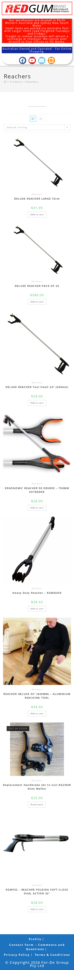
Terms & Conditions (52, 954)
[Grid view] (33, 119)
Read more (37, 804)
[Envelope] (41, 60)
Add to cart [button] (37, 214)
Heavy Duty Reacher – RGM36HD (36, 592)
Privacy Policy (17, 954)
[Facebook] (22, 60)
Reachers (32, 81)
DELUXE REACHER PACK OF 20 (37, 286)
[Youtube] (32, 60)
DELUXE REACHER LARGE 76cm (37, 198)
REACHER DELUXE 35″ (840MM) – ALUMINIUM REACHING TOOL (36, 695)
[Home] (5, 81)
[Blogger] (51, 60)
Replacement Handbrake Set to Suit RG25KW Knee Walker (37, 786)
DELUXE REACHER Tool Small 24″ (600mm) (37, 387)
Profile (35, 939)
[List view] (41, 119)
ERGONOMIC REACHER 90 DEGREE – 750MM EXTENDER (37, 490)
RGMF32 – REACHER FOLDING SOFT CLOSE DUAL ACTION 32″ (37, 891)
